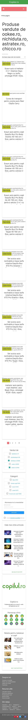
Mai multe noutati (17, 572)
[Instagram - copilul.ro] (22, 717)
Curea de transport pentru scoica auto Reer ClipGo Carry (14, 101)
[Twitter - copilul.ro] (20, 717)
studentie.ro (16, 708)
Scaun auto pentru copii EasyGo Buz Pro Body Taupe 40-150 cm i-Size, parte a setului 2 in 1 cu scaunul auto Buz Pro (14, 233)
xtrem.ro (18, 709)
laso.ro (19, 706)
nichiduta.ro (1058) (15, 460)
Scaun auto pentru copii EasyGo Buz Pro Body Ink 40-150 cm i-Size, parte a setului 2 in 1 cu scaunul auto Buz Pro (14, 200)
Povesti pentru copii (7, 694)
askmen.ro (12, 709)
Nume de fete (5, 696)
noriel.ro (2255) (15, 464)
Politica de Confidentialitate (9, 681)
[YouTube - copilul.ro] (17, 717)
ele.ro (10, 704)
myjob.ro (14, 706)
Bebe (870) (15, 480)
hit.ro (10, 708)
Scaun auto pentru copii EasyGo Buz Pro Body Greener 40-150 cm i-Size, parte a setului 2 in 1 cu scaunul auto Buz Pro (14, 169)
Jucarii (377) (15, 490)
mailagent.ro (16, 704)
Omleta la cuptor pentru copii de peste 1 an (18, 660)
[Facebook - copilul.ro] (25, 717)
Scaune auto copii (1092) (15, 493)
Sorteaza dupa (5, 54)
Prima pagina (5, 15)
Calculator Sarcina (6, 691)
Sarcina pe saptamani (7, 693)
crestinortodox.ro (6, 706)
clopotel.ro (4, 704)
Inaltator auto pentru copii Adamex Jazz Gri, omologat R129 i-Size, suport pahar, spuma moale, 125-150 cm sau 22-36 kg (14, 423)
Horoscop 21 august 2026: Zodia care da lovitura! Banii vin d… (18, 540)
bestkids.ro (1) (15, 453)
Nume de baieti (6, 698)
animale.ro (4, 708)
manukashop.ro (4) (15, 457)
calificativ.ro (5, 709)
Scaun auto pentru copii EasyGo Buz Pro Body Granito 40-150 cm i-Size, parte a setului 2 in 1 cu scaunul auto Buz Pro (14, 138)
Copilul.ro (14, 2)
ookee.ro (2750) (15, 467)
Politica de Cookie (6, 683)
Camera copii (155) (15, 483)
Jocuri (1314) (15, 486)
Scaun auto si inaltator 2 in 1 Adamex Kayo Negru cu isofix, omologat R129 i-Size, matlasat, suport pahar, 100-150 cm (14, 74)
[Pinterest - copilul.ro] (15, 717)
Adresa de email (7, 504)
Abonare (14, 512)
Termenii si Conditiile (7, 680)
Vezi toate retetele (16, 668)
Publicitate (4, 685)
